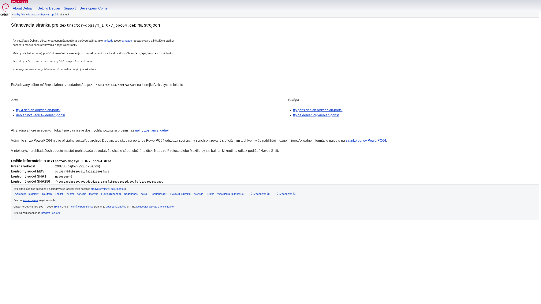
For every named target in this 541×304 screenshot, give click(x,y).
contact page (30, 200)
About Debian (23, 8)
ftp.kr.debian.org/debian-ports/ (38, 110)
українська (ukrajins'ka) (231, 194)
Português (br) (159, 194)
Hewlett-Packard (50, 213)
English (59, 194)
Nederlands (131, 194)
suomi (70, 194)
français (81, 194)
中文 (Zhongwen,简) (259, 194)
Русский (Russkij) (180, 194)
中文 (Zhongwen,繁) (285, 194)
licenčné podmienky (81, 206)
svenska (198, 194)
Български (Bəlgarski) (26, 194)
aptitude (108, 40)
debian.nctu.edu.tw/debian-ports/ (40, 115)
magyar (93, 194)
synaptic (127, 40)
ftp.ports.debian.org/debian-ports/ (317, 110)
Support (70, 8)
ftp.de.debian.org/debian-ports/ (316, 115)
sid (24, 14)
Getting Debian (48, 8)
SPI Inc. (57, 206)
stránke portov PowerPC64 (366, 140)
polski (144, 194)
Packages (19, 1)
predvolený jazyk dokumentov (108, 188)
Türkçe (210, 194)
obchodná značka (116, 206)
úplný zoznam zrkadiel (152, 130)
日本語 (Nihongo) (111, 194)
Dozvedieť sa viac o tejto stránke (155, 206)
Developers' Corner (94, 8)
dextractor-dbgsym (38, 14)
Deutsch (47, 194)
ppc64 (54, 14)
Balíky (17, 14)
